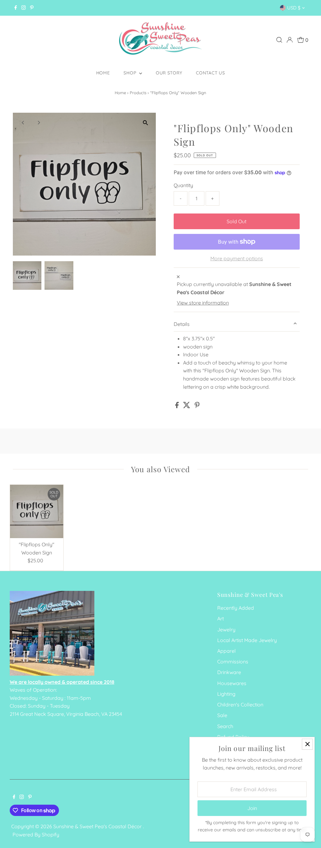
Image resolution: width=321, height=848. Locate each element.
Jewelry (226, 629)
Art (220, 618)
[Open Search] (279, 40)
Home (103, 73)
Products (138, 92)
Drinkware (229, 672)
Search (225, 726)
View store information (203, 303)
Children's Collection (240, 704)
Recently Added (235, 608)
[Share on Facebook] (177, 406)
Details (182, 324)
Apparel (226, 651)
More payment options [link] (236, 258)
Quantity (183, 185)
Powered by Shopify (36, 834)
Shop (131, 73)
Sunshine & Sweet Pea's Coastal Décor (98, 826)
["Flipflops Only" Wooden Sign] (37, 511)
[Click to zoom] (146, 123)
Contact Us (210, 73)
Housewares (231, 683)
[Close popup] (307, 744)
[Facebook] (15, 7)
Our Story (169, 73)
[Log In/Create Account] (289, 40)
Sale (222, 715)
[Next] (38, 123)
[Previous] (23, 123)
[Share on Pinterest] (197, 406)
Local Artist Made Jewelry (247, 640)
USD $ (293, 8)
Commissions (232, 661)
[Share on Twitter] (187, 406)
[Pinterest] (32, 7)
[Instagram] (23, 7)
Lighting (226, 694)
